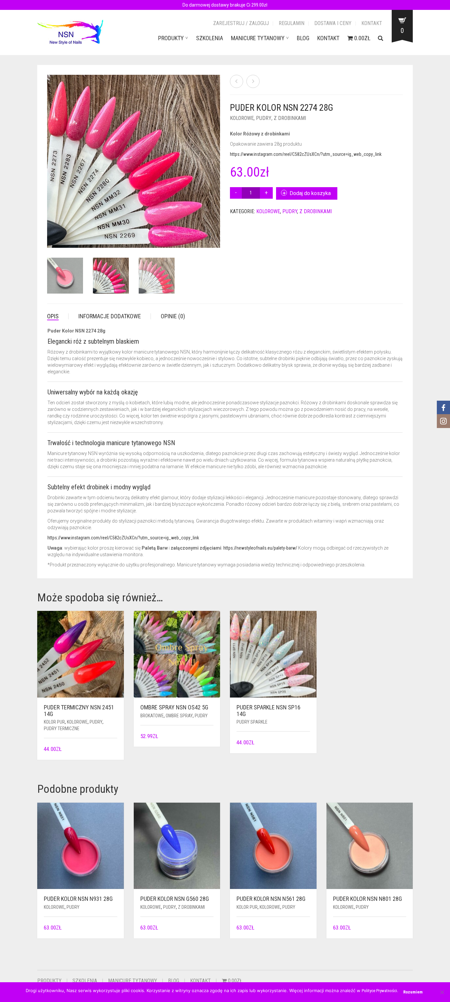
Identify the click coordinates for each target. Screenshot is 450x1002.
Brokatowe (152, 715)
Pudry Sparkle (252, 722)
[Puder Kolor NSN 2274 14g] (253, 81)
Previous (50, 153)
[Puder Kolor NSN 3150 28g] (236, 81)
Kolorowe (242, 118)
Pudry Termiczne (61, 728)
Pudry (263, 118)
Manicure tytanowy (258, 38)
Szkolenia (209, 38)
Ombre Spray (179, 715)
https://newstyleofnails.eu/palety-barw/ (260, 548)
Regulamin (291, 23)
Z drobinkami (290, 118)
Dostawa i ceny (333, 23)
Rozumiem (413, 991)
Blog (303, 38)
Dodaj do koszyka (310, 193)
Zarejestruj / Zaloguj (241, 23)
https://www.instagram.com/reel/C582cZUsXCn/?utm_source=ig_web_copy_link (305, 154)
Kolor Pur (54, 722)
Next (216, 153)
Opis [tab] (53, 316)
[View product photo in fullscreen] (208, 236)
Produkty (171, 38)
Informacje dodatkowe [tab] (109, 316)
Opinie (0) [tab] (173, 316)
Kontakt (371, 23)
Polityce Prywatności (379, 990)
